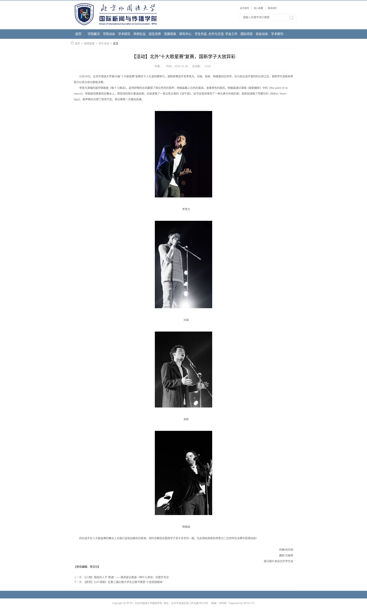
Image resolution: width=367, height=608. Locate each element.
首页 (78, 34)
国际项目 (246, 34)
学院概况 (94, 34)
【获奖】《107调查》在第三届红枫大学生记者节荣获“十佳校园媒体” (123, 582)
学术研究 (124, 34)
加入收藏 (258, 8)
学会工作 (231, 34)
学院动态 (109, 34)
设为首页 (244, 8)
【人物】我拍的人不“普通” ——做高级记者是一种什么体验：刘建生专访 (126, 577)
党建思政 (170, 34)
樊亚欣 (94, 566)
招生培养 (155, 34)
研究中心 (185, 34)
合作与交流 (216, 34)
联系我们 (272, 8)
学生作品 (201, 34)
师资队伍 (139, 34)
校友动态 (262, 34)
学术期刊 (277, 34)
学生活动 (103, 43)
